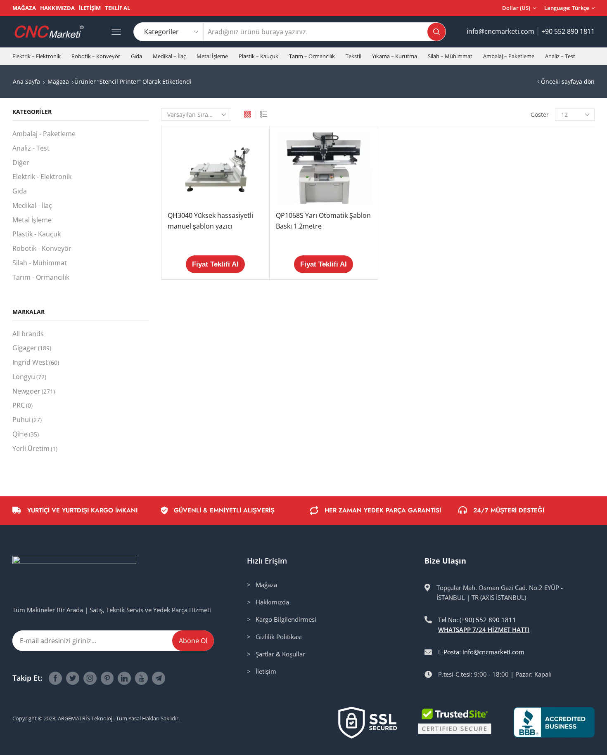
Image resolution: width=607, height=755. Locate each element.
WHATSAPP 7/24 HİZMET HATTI (483, 629)
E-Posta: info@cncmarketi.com (481, 652)
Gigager (31, 347)
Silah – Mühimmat (450, 56)
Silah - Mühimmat (39, 262)
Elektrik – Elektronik (36, 56)
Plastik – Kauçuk (258, 56)
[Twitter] (72, 678)
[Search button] (436, 32)
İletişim (90, 8)
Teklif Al (117, 8)
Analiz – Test (560, 56)
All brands (28, 333)
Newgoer (33, 391)
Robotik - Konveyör (41, 248)
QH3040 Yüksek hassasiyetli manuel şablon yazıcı (210, 221)
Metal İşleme (212, 56)
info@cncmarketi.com (500, 31)
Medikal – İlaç (169, 56)
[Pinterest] (107, 678)
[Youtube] (141, 678)
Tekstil (353, 56)
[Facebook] (55, 678)
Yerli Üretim (34, 448)
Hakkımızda (57, 8)
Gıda (136, 56)
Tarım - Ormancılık (40, 277)
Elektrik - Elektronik (41, 176)
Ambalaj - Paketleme (44, 133)
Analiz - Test (31, 148)
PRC (22, 405)
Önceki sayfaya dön (568, 81)
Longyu (29, 376)
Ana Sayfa (26, 81)
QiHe (25, 434)
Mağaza (24, 8)
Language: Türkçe (566, 8)
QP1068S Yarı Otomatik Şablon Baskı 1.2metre (323, 221)
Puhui (27, 419)
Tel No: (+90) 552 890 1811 (477, 620)
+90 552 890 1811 (568, 31)
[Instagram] (90, 678)
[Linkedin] (124, 678)
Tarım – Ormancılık (312, 56)
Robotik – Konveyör (95, 56)
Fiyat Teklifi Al (215, 264)
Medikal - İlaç (32, 205)
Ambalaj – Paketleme (508, 56)
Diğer (20, 162)
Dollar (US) (516, 8)
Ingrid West (35, 362)
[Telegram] (158, 678)
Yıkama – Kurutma (394, 56)
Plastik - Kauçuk (36, 233)
